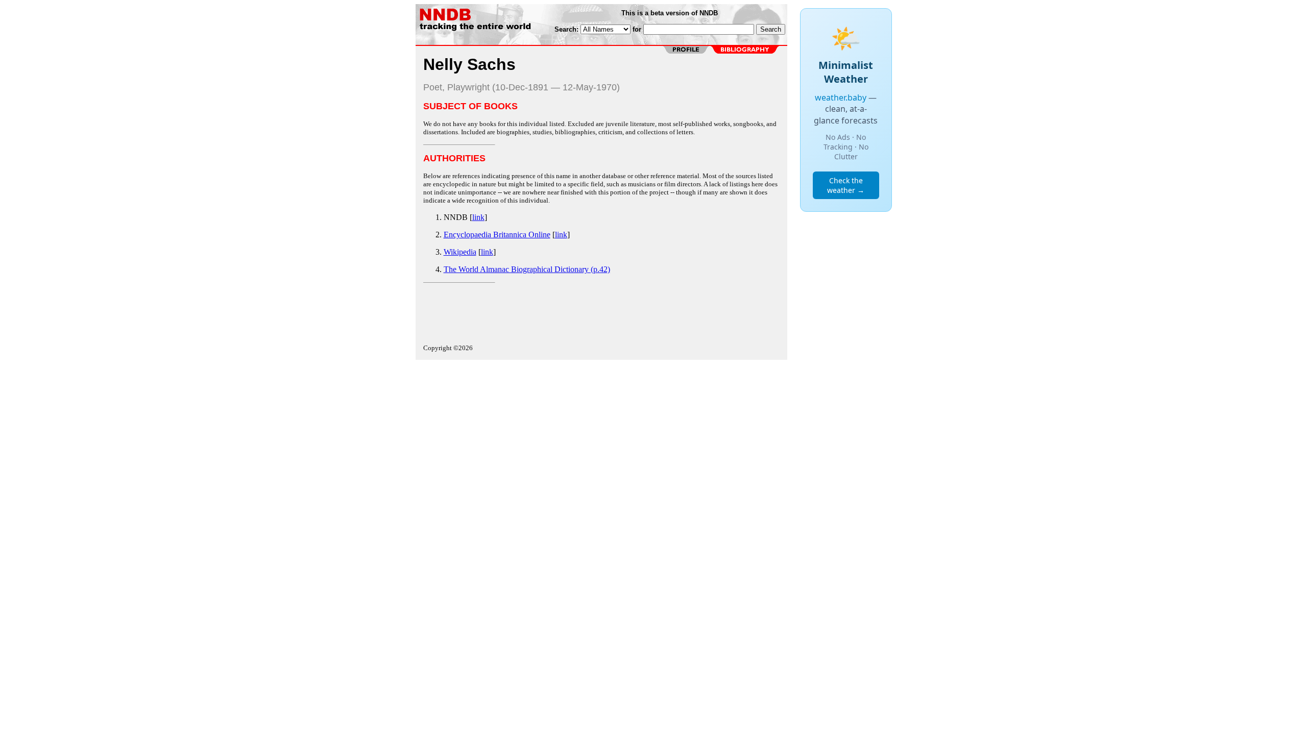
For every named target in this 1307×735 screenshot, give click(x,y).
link (478, 217)
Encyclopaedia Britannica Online (497, 234)
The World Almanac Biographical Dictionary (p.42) (527, 269)
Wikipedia (460, 252)
